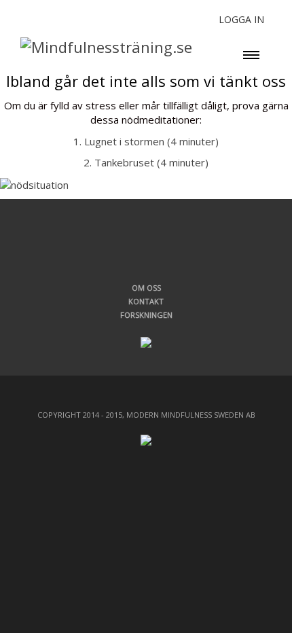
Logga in (241, 19)
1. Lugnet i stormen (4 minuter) (146, 141)
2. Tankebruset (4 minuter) (146, 162)
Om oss (146, 288)
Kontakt (146, 301)
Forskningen (146, 315)
